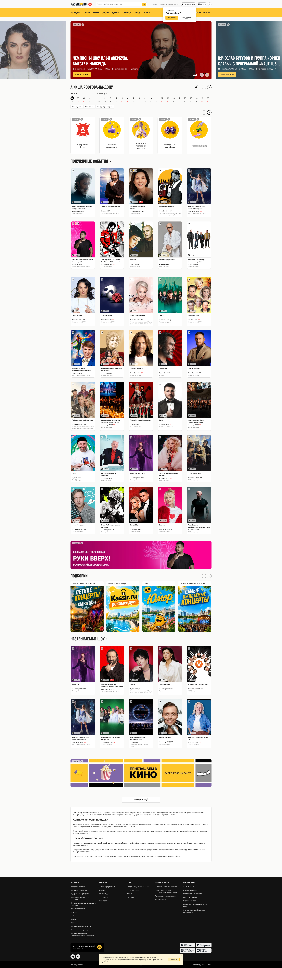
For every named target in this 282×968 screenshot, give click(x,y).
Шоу (137, 12)
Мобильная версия (77, 909)
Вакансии (130, 897)
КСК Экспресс (192, 691)
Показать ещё (141, 799)
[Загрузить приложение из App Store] (187, 945)
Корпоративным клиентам (193, 894)
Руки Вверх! (103, 897)
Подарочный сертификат (79, 894)
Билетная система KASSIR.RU (166, 887)
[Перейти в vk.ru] (78, 956)
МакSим (102, 890)
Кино (96, 12)
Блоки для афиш (161, 899)
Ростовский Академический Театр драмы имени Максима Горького (170, 214)
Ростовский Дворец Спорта (110, 213)
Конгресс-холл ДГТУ (78, 213)
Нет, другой (186, 18)
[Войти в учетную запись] (210, 4)
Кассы (129, 894)
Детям (115, 12)
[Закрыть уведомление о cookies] (181, 956)
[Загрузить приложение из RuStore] (204, 950)
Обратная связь (133, 890)
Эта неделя (76, 107)
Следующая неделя (104, 107)
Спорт (105, 12)
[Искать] (144, 4)
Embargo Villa (163, 375)
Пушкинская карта (190, 890)
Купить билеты (81, 74)
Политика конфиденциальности (82, 930)
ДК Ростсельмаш (106, 266)
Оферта (73, 923)
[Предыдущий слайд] (202, 75)
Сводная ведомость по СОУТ (138, 887)
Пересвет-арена (164, 691)
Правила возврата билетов (80, 926)
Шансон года (103, 894)
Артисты (73, 912)
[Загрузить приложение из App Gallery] (187, 950)
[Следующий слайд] (207, 75)
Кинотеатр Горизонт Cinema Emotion (139, 745)
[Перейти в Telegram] (72, 956)
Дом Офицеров (77, 480)
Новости (73, 919)
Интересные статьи (77, 887)
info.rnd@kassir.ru (76, 965)
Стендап (127, 12)
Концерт (75, 12)
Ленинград (103, 901)
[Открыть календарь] (196, 87)
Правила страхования (78, 890)
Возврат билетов (189, 901)
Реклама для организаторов (165, 896)
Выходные (89, 107)
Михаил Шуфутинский (107, 887)
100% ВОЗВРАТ (189, 887)
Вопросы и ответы (190, 897)
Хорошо (174, 960)
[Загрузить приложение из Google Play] (204, 945)
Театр (86, 12)
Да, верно (172, 18)
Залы (72, 916)
